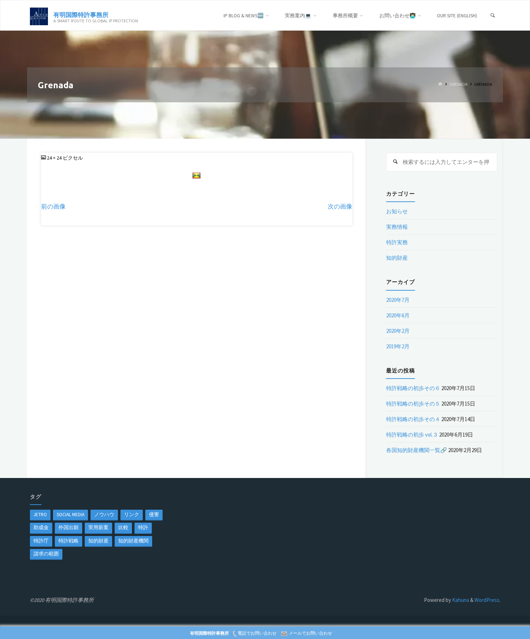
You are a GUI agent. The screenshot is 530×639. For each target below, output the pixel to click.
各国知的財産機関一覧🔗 (416, 450)
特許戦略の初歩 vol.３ (412, 434)
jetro (40, 514)
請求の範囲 (46, 554)
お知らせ (397, 211)
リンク (131, 514)
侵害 (154, 514)
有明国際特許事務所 (81, 14)
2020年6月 (398, 315)
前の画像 (53, 206)
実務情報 (397, 226)
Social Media (70, 514)
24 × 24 (55, 158)
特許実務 (397, 242)
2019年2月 (398, 346)
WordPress (486, 599)
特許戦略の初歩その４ (413, 419)
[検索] (492, 15)
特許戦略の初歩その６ (413, 388)
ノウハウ (104, 514)
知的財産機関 (133, 541)
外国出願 (68, 527)
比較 (123, 527)
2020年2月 (398, 330)
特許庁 (41, 541)
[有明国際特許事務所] (39, 15)
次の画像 (340, 206)
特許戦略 (68, 541)
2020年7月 (398, 299)
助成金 (41, 527)
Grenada (459, 84)
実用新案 (98, 527)
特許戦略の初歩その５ (413, 403)
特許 (143, 527)
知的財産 (397, 257)
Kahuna (460, 599)
